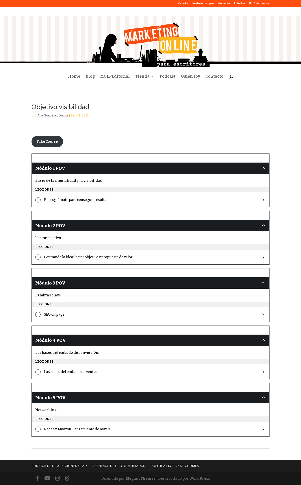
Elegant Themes (141, 478)
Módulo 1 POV (50, 168)
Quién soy (190, 77)
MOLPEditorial (115, 77)
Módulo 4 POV (50, 340)
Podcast (167, 77)
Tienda (142, 77)
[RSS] (67, 478)
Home (74, 77)
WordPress (199, 478)
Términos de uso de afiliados (118, 466)
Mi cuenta (223, 3)
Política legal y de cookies (175, 466)
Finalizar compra (202, 3)
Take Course (47, 141)
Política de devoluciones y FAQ (59, 466)
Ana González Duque (52, 115)
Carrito (183, 3)
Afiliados (239, 3)
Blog (90, 77)
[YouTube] (47, 478)
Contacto (214, 77)
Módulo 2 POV (50, 225)
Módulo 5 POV (50, 397)
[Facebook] (37, 478)
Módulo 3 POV (50, 283)
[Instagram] (57, 478)
